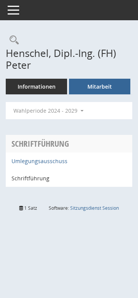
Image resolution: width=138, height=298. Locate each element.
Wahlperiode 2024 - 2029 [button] (46, 110)
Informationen (37, 86)
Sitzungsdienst (94, 208)
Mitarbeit (99, 86)
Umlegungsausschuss (39, 161)
